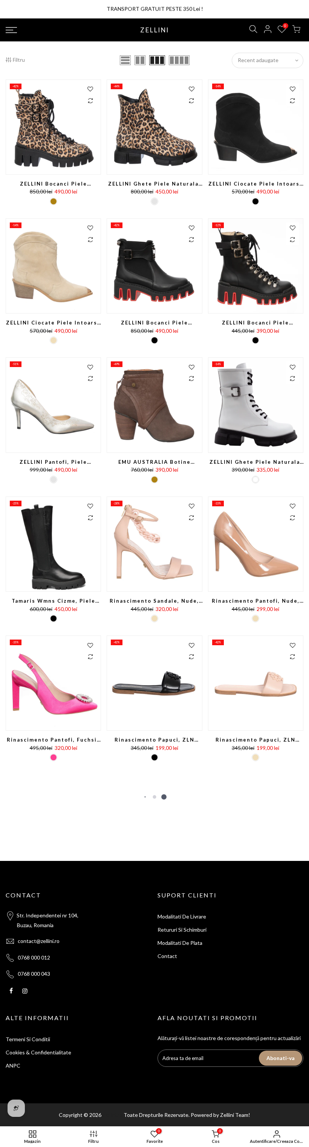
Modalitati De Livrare (182, 916)
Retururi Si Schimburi (182, 929)
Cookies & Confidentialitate (38, 1052)
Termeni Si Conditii (28, 1039)
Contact (167, 956)
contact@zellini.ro (39, 941)
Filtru (19, 59)
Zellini (154, 30)
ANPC (13, 1065)
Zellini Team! (235, 1115)
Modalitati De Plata (180, 943)
